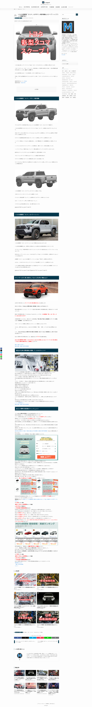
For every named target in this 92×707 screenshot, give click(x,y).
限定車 (63, 97)
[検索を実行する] (77, 15)
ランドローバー (70, 90)
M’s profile (63, 54)
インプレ (69, 74)
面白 (71, 97)
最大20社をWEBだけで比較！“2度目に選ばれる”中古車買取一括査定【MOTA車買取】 (31, 430)
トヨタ (22, 632)
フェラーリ (64, 83)
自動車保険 (64, 95)
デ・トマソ (70, 79)
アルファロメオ (64, 74)
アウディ (63, 72)
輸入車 (75, 95)
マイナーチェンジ (69, 88)
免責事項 (47, 703)
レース (73, 92)
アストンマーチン (73, 72)
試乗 (67, 95)
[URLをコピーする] (55, 638)
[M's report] (46, 2)
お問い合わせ (52, 703)
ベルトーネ (68, 86)
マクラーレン (64, 90)
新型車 (41, 632)
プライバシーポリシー (41, 703)
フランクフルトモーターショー (72, 83)
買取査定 (71, 95)
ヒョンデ (75, 81)
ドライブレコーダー (65, 81)
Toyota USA (23, 82)
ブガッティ (71, 85)
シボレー (73, 74)
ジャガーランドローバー (66, 76)
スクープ (31, 632)
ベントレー (72, 86)
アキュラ (67, 72)
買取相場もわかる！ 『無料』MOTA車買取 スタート (19, 564)
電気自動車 (67, 97)
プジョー (63, 86)
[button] (17, 638)
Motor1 (25, 81)
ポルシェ (63, 88)
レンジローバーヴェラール (66, 92)
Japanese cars (17, 632)
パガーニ (71, 81)
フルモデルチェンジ (37, 632)
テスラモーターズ (65, 79)
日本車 (25, 632)
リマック (75, 90)
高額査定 (74, 97)
